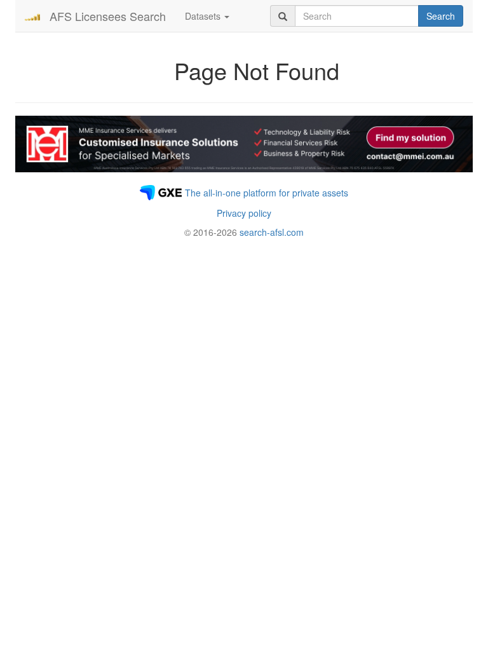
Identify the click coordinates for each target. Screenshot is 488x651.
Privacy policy (244, 213)
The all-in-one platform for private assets (266, 192)
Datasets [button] (204, 16)
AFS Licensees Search (108, 16)
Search (440, 16)
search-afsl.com (272, 232)
